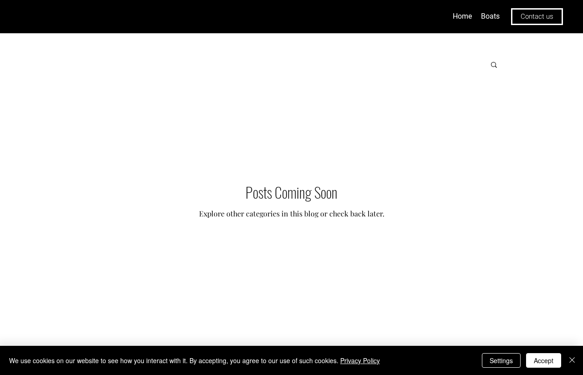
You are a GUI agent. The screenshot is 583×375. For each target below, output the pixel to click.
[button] (494, 65)
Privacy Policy (360, 360)
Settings (501, 360)
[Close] (572, 360)
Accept (543, 360)
